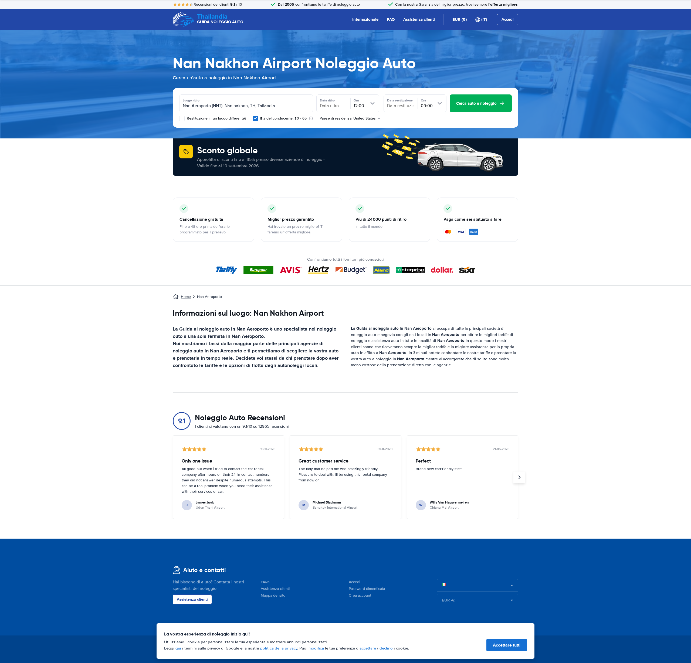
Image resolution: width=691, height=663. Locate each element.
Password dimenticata (367, 588)
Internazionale (365, 19)
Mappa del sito (273, 595)
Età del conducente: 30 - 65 (283, 118)
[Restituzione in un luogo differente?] (182, 118)
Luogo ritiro (191, 100)
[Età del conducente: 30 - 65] (255, 118)
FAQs (265, 582)
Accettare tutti (506, 645)
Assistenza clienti (419, 19)
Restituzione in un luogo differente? (216, 118)
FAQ (391, 19)
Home (186, 296)
